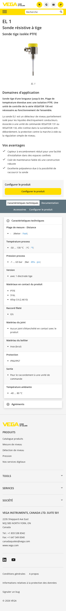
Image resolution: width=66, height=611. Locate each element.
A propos (34, 573)
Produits (9, 432)
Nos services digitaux (14, 461)
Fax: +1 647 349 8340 (14, 537)
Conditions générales (14, 573)
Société (8, 500)
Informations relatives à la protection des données (30, 582)
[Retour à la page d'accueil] (15, 424)
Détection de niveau (13, 450)
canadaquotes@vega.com (16, 541)
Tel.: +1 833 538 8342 (14, 533)
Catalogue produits (13, 438)
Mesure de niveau (12, 444)
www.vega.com (11, 545)
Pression (7, 455)
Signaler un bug (11, 591)
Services (8, 488)
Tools (7, 476)
